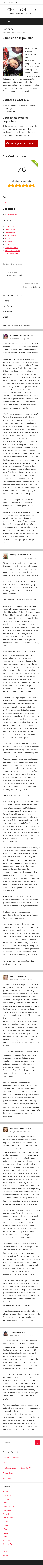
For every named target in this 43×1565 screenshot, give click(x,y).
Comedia (6, 1514)
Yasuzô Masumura (12, 215)
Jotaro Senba (10, 235)
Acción (5, 1492)
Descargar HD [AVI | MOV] (22, 143)
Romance (20, 264)
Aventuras (7, 1499)
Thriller (5, 1552)
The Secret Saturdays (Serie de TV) (17, 1468)
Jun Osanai (9, 238)
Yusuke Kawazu (11, 254)
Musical (6, 1537)
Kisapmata (8, 311)
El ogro (6, 300)
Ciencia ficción (8, 1507)
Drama (13, 264)
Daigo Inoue (10, 229)
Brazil (5, 317)
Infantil (5, 1529)
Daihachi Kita (10, 232)
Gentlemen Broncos (11, 1458)
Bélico (8, 264)
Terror (5, 1548)
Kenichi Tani (9, 242)
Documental (8, 1518)
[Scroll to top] (39, 1561)
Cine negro (7, 1510)
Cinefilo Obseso (21, 9)
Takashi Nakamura (12, 251)
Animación (7, 1495)
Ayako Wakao (10, 226)
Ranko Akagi (10, 245)
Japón (7, 203)
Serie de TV (7, 1544)
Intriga (5, 1533)
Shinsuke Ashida (11, 248)
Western (6, 1555)
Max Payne (8, 306)
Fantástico (7, 1525)
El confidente (8, 1473)
